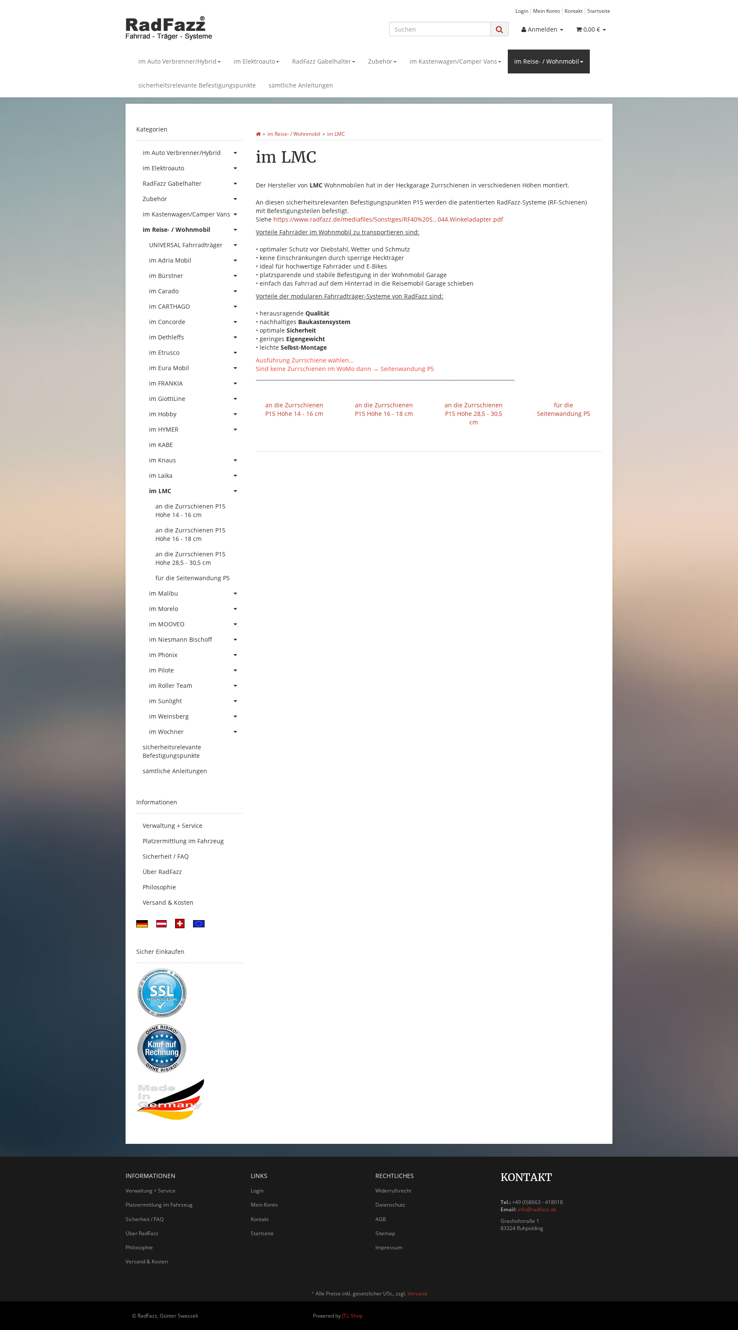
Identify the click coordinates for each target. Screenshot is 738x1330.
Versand (417, 1293)
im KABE (161, 445)
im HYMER (164, 429)
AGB (380, 1219)
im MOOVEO (166, 624)
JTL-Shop (352, 1315)
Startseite (598, 10)
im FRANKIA (166, 383)
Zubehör (380, 61)
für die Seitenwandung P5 (563, 409)
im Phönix (163, 655)
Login (521, 10)
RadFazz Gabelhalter (321, 61)
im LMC (160, 491)
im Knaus (162, 460)
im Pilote (161, 670)
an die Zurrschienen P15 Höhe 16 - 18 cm (384, 409)
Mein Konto (546, 10)
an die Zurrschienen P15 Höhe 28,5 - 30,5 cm (474, 413)
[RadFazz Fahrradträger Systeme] (202, 27)
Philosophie (159, 887)
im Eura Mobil (169, 368)
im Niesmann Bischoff (180, 639)
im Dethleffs (166, 337)
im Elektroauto (254, 61)
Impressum (388, 1247)
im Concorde (167, 322)
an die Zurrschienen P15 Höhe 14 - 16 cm (294, 409)
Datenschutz (390, 1204)
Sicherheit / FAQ (166, 856)
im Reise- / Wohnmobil (546, 61)
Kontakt (574, 10)
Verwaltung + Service (172, 825)
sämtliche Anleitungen (301, 85)
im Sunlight (165, 701)
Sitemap (385, 1233)
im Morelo (163, 609)
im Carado (164, 291)
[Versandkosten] (142, 923)
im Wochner (166, 732)
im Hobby (162, 414)
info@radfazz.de (537, 1209)
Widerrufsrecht (393, 1190)
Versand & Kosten (168, 902)
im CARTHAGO (169, 306)
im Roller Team (170, 685)
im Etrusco (164, 352)
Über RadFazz (162, 872)
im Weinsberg (169, 716)
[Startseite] (258, 133)
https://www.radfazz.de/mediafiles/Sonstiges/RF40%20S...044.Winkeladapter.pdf (388, 219)
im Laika (161, 475)
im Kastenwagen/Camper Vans (453, 61)
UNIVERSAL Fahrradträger (186, 245)
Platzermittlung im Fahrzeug (183, 841)
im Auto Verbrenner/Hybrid (177, 61)
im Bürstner (166, 276)
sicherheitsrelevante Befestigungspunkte (197, 85)
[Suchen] (499, 29)
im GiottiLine (167, 399)
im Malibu (163, 593)
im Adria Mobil (170, 260)
